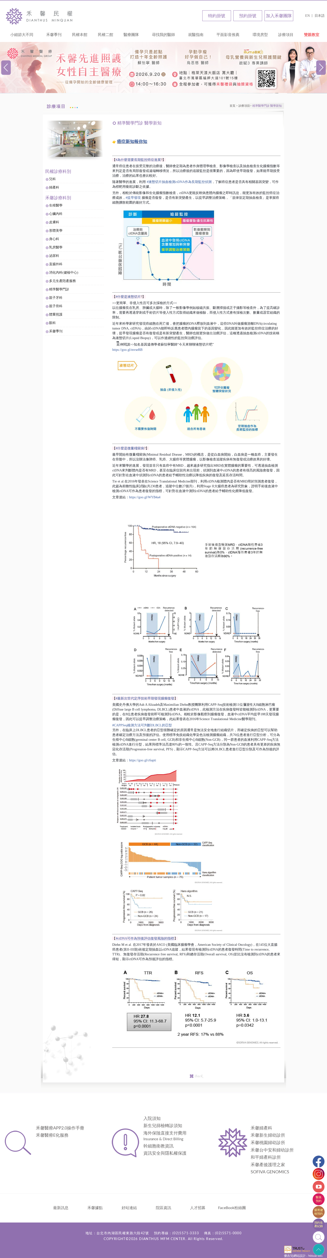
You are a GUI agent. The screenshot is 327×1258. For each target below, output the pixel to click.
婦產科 (54, 187)
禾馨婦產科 (261, 1128)
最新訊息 (60, 1208)
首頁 (232, 105)
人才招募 (197, 1208)
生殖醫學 (55, 205)
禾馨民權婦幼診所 (40, 16)
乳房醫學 (55, 247)
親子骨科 (55, 306)
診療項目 (285, 35)
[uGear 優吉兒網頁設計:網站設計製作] (297, 1252)
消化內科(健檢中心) (63, 272)
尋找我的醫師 (163, 35)
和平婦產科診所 (266, 1157)
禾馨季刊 (54, 35)
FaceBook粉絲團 (232, 1208)
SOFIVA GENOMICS (270, 1172)
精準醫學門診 (59, 289)
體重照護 (55, 314)
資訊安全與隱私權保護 (164, 1153)
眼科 (52, 323)
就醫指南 (195, 35)
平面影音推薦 (227, 35)
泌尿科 (54, 256)
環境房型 (260, 35)
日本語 (320, 16)
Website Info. (315, 1256)
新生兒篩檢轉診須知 (162, 1126)
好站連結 (129, 1208)
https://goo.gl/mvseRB (127, 350)
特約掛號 (216, 15)
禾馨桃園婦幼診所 (268, 1143)
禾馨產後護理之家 (268, 1165)
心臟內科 (55, 214)
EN (307, 16)
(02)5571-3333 (185, 1233)
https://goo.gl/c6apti (142, 760)
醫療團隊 (131, 35)
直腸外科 (55, 264)
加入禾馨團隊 (279, 15)
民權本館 (79, 35)
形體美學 (55, 230)
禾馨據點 (95, 1208)
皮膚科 (54, 222)
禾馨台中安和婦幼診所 (272, 1150)
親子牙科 (55, 298)
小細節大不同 (21, 35)
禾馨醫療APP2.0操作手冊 (60, 1128)
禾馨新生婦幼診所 (268, 1135)
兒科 (52, 179)
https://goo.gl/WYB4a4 (144, 497)
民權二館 (105, 35)
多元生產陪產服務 (62, 281)
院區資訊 (163, 1208)
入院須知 (152, 1119)
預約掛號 (247, 15)
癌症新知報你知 (132, 141)
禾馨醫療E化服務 (52, 1135)
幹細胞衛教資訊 (158, 1146)
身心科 (54, 239)
